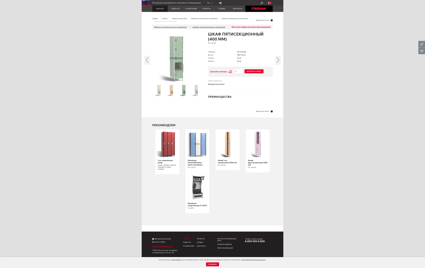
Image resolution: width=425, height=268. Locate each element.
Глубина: (211, 58)
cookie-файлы (176, 260)
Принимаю (212, 264)
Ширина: (211, 61)
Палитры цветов (224, 244)
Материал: (211, 52)
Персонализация (225, 248)
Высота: (210, 55)
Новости (175, 9)
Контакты (237, 9)
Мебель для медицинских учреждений (204, 18)
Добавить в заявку (254, 71)
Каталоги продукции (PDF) (226, 240)
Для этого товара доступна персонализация (251, 27)
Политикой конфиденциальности (254, 260)
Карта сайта (160, 242)
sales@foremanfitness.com (162, 246)
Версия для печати (163, 239)
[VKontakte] (220, 3)
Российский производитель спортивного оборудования (176, 3)
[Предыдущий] (147, 60)
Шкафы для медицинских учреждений (235, 18)
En (212, 3)
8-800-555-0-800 (255, 241)
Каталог (160, 9)
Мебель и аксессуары (179, 18)
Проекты (206, 9)
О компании (191, 9)
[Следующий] (278, 60)
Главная (155, 18)
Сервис (222, 9)
